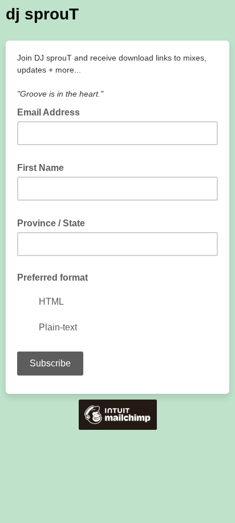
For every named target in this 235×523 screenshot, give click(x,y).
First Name (44, 167)
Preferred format (52, 277)
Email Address (52, 111)
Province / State (54, 222)
